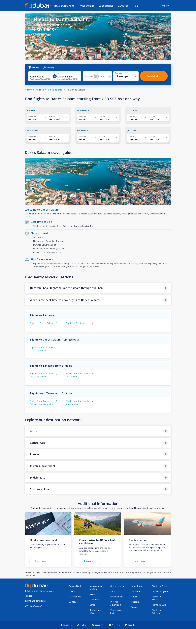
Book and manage (64, 5)
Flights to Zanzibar (75, 323)
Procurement (116, 596)
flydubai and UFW (95, 611)
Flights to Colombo (156, 611)
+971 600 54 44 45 (33, 606)
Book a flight (75, 586)
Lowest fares (137, 586)
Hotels (134, 596)
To (58, 73)
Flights (40, 89)
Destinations (106, 5)
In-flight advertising (115, 603)
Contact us (95, 599)
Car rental (135, 591)
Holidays (135, 601)
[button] (98, 288)
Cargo (92, 604)
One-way (49, 67)
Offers (72, 591)
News (92, 594)
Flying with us (86, 5)
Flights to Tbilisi (159, 586)
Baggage (73, 601)
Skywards (123, 5)
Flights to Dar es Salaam (42, 323)
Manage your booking (96, 587)
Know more (40, 561)
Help (135, 5)
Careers (134, 607)
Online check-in (117, 586)
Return (35, 67)
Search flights (153, 76)
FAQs (112, 591)
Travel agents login (116, 611)
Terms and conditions (35, 600)
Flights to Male (159, 604)
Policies (28, 595)
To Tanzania (55, 89)
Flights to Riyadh (160, 591)
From (32, 73)
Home (28, 89)
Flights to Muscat (156, 598)
